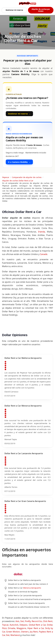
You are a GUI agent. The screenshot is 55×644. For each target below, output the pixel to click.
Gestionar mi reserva (14, 10)
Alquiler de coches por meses (41, 10)
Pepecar (5, 177)
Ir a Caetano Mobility (19, 162)
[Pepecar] (27, 3)
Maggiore (21, 628)
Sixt (22, 621)
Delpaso (24, 624)
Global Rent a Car (37, 624)
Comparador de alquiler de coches (27, 177)
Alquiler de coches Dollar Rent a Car (17, 180)
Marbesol (15, 635)
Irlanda (41, 231)
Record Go (37, 621)
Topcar (5, 624)
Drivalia (11, 628)
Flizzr (4, 628)
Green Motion (13, 631)
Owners (25, 631)
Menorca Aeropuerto (32, 588)
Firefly (28, 621)
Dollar (49, 624)
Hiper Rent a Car (35, 628)
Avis (17, 621)
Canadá (43, 254)
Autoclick (14, 624)
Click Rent (47, 621)
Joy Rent (34, 631)
